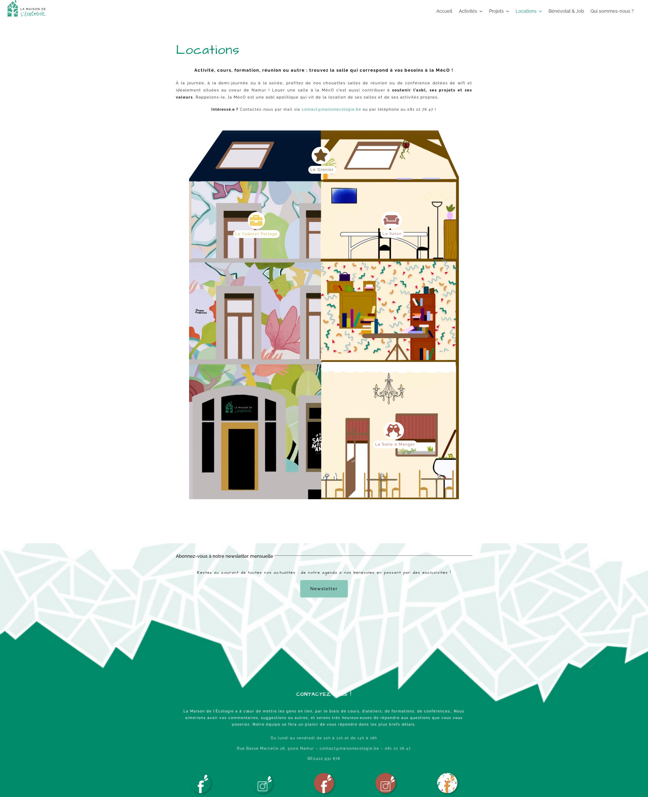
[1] (324, 774)
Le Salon (392, 233)
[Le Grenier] (321, 155)
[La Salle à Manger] (393, 430)
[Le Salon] (391, 220)
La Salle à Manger (395, 444)
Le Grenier (322, 169)
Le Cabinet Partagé (256, 234)
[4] (262, 774)
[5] (447, 774)
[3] (201, 774)
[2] (385, 774)
